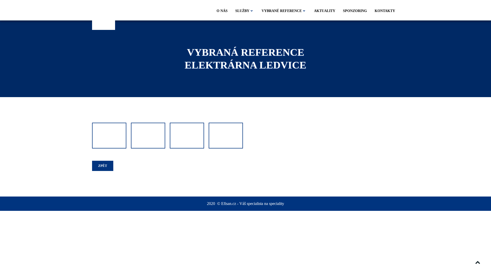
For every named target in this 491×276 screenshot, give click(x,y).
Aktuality (324, 11)
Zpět (102, 166)
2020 (211, 203)
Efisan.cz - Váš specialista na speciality (252, 203)
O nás (222, 11)
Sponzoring (355, 11)
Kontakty (385, 11)
